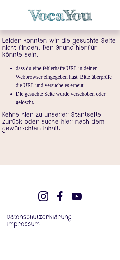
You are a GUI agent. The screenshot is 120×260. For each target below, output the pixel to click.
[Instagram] (43, 196)
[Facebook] (60, 196)
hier (27, 115)
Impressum (23, 224)
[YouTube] (76, 196)
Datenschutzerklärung (39, 217)
